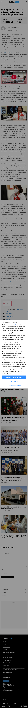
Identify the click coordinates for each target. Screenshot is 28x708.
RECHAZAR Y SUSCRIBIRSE (14, 385)
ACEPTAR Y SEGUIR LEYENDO (14, 377)
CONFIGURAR (14, 381)
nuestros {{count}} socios (13, 324)
